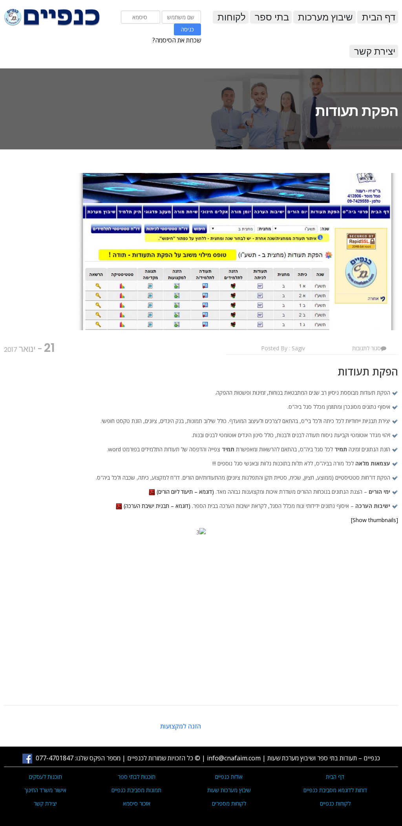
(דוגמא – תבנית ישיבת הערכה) (157, 506)
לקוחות (231, 17)
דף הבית (378, 17)
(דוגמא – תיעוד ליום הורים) (185, 491)
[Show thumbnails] (374, 520)
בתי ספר (272, 17)
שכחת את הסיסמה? (176, 40)
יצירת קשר (374, 51)
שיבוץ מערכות (325, 17)
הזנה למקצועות (180, 726)
